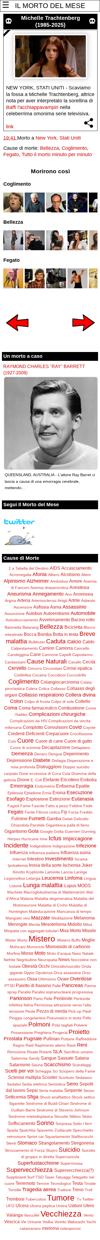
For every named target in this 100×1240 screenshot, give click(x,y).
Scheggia (43, 1071)
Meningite (18, 924)
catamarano (30, 1228)
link (10, 126)
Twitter (88, 1199)
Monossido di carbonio (68, 946)
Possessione (22, 1032)
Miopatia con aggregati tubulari (31, 931)
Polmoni (39, 1024)
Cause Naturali (47, 661)
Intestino (35, 858)
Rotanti (45, 1052)
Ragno (18, 1045)
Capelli (65, 654)
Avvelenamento (54, 619)
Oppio (29, 972)
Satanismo (19, 1064)
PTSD (9, 985)
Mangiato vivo (18, 918)
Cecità (88, 661)
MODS (84, 885)
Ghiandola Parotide (28, 825)
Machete (14, 892)
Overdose (81, 979)
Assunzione (14, 613)
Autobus (34, 613)
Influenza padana (44, 852)
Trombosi (15, 1198)
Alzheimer (38, 581)
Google (46, 831)
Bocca (30, 634)
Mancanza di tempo (74, 911)
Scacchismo (57, 1064)
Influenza (19, 852)
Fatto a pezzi (57, 806)
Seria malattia (51, 1090)
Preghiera (42, 1032)
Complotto (33, 727)
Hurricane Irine (34, 839)
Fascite (38, 806)
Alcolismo (70, 574)
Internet (19, 859)
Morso (27, 953)
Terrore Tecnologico (53, 1183)
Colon (16, 701)
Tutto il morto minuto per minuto (57, 154)
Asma (55, 606)
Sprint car (35, 1136)
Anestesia (79, 587)
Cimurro (35, 668)
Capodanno (82, 654)
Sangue (48, 1057)
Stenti (11, 1143)
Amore (75, 580)
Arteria (23, 600)
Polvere (80, 1025)
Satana (82, 1057)
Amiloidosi (59, 581)
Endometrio (45, 786)
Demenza (22, 753)
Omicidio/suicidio (65, 966)
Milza (87, 924)
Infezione (86, 846)
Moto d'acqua (59, 953)
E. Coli (36, 780)
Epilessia (15, 793)
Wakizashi (76, 1222)
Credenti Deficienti (26, 733)
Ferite (30, 812)
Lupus (70, 885)
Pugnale (33, 1038)
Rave (71, 1045)
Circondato (52, 668)
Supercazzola (67, 1156)
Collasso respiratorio (41, 695)
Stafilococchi (82, 1136)
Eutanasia (82, 799)
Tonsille (14, 1190)
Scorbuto (66, 1077)
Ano (68, 594)
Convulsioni (56, 727)
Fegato (11, 154)
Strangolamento (54, 1142)
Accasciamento (76, 568)
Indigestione (40, 846)
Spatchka (27, 1130)
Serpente (73, 1090)
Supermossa (71, 1163)
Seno (72, 1084)
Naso (76, 953)
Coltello (82, 701)
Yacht (91, 1222)
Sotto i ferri (82, 1123)
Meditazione (62, 918)
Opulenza (44, 972)
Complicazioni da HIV (28, 721)
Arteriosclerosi (43, 600)
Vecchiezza (61, 1213)
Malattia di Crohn (53, 905)
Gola (33, 831)
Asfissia (41, 606)
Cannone (50, 654)
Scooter (49, 1077)
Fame (25, 806)
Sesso (88, 1090)
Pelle (48, 998)
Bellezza (49, 148)
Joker (87, 865)
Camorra (64, 648)
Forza (73, 812)
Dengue (55, 754)
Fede (87, 806)
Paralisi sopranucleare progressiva (62, 992)
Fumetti (37, 818)
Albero (53, 574)
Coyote (89, 727)
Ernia (46, 793)
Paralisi (24, 992)
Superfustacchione (38, 1163)
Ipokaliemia (18, 865)
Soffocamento (21, 1123)
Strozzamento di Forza (25, 1150)
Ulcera (22, 1205)
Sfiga (32, 1097)
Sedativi (14, 1084)
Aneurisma (19, 594)
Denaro (40, 754)
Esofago (15, 799)
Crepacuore (57, 733)
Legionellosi (14, 878)
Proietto (79, 1031)
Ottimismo (47, 979)
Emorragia (21, 786)
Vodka (47, 1222)
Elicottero (70, 779)
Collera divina (80, 695)
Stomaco (27, 1143)
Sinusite (61, 1116)
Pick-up (74, 1011)
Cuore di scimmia (25, 747)
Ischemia (72, 865)
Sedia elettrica (34, 1084)
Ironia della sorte (45, 865)
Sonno (45, 1122)
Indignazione (63, 846)
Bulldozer (37, 642)
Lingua (90, 878)
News (64, 959)
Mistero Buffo (69, 940)
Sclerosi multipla (24, 1077)
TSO (40, 1177)
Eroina (59, 792)
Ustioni (75, 1205)
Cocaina (39, 675)
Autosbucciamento (22, 620)
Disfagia (59, 760)
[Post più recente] (17, 335)
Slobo (87, 1116)
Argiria (10, 600)
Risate (32, 1052)
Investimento (59, 859)
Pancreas (72, 985)
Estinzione (59, 798)
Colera (32, 688)
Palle (56, 985)
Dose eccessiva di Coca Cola (44, 773)
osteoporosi (70, 1228)
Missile (89, 930)
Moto (40, 953)
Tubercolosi (36, 1199)
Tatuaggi (63, 1177)
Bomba (45, 634)
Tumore (60, 1197)
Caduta (56, 641)
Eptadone (32, 793)
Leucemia (52, 878)
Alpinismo (14, 581)
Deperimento (76, 753)
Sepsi (32, 1090)
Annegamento (48, 594)
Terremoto (25, 1183)
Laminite (52, 872)
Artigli (62, 600)
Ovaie (63, 978)
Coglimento (74, 148)
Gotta (59, 831)
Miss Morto (70, 930)
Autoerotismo (56, 613)
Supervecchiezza (29, 1169)
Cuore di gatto (78, 740)
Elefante (51, 779)
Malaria (26, 898)
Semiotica (56, 1084)
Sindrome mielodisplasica (30, 1116)
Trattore (64, 1190)
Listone (15, 886)
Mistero (42, 938)
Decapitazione (56, 747)
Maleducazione (42, 911)
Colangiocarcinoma (60, 681)
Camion (46, 648)
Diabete (41, 760)
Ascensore (23, 607)
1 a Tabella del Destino (29, 568)
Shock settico (83, 1097)
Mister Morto (16, 940)
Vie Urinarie (31, 1222)
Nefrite (9, 960)
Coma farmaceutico (38, 707)
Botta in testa (65, 634)
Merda (34, 924)
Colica (44, 688)
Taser (49, 1177)
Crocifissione (81, 734)
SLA (57, 1051)
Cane (35, 654)
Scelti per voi (19, 1071)
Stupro (52, 1150)
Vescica (12, 1221)
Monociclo (35, 947)
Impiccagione (77, 838)
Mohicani (18, 947)
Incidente (16, 845)
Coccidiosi (57, 675)
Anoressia (83, 593)
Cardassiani (15, 662)
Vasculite (31, 1215)
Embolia (88, 779)
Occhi (44, 966)
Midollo (75, 924)
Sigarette (17, 1103)
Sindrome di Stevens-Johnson (62, 1110)
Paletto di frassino (33, 985)
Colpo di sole (62, 701)
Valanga (14, 1214)
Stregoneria (82, 1142)
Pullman (51, 1038)
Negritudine (26, 960)
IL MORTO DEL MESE (50, 5)
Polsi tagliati (62, 1025)
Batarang (30, 627)
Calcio (74, 641)
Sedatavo (83, 1077)
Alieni (86, 574)
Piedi (86, 1011)
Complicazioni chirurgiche (57, 714)
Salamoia (19, 1058)
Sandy (34, 1058)
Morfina (13, 953)
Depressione (19, 760)
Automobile (83, 613)
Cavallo (74, 662)
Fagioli (13, 806)
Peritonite (63, 998)
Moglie (88, 939)
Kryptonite (35, 872)
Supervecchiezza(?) (74, 1170)
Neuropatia (47, 960)
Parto (38, 998)
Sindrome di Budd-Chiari (47, 1103)
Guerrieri (72, 831)
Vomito (60, 1222)
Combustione (71, 707)
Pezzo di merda (51, 1011)
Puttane (67, 1039)
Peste (30, 1011)
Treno (78, 1189)
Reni (82, 1045)
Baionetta (13, 627)
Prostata (13, 1038)
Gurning (88, 831)
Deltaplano (80, 747)
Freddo (86, 812)
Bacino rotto (83, 619)
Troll (88, 1190)
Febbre (75, 806)
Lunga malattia (42, 885)
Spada (12, 1130)
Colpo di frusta (37, 701)
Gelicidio (81, 819)
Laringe (80, 872)
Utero (88, 1205)
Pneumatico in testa (64, 1018)
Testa (77, 1183)
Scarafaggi (81, 1065)
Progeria (60, 1032)
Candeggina (18, 654)
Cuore (25, 740)
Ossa (32, 978)
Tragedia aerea (39, 1189)
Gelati (67, 819)
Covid (75, 727)
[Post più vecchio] (84, 335)
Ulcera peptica (42, 1206)
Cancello (81, 648)
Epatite (83, 785)
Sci (55, 1071)
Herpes (14, 839)
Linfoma (73, 878)
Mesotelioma (53, 924)
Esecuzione (79, 792)
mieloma (50, 1228)
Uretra (61, 1206)
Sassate (66, 1057)
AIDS (55, 568)
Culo (12, 741)
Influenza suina (76, 852)
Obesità (29, 966)
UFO (10, 1206)
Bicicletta (73, 627)
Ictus (55, 838)
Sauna (37, 1065)
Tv (79, 1199)
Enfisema (65, 785)
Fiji (64, 811)
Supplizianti (16, 1177)
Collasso (58, 688)
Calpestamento (24, 648)
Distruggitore (49, 766)
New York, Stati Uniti (58, 138)
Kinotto (19, 872)
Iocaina (81, 859)
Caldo (88, 641)
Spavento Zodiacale (54, 1130)
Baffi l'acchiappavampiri (32, 107)
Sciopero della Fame (77, 1071)
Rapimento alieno (50, 1045)
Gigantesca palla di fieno (67, 825)
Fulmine (19, 818)
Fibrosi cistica (48, 812)
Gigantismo (15, 831)
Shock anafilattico (55, 1097)
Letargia (33, 878)
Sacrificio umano (78, 1052)
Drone (23, 779)
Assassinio (74, 607)
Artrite (74, 600)
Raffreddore (86, 1039)
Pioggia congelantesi (27, 1018)
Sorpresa (64, 1123)
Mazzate (40, 918)
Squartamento (57, 1136)
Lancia (67, 872)
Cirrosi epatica (77, 668)
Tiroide (90, 1183)
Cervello (17, 668)
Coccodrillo (76, 675)
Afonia (39, 574)
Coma (10, 708)
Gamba (54, 818)
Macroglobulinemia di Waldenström (54, 892)
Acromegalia (20, 574)
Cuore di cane (49, 740)
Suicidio (69, 1149)
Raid (30, 1045)
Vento (89, 1215)
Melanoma (84, 917)
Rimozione (16, 1052)
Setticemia (15, 1096)
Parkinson (21, 998)
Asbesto (88, 600)
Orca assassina (67, 972)
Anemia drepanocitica (49, 587)
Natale (88, 953)
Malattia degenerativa (53, 898)
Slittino (75, 1116)
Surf (30, 1177)
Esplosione (37, 798)
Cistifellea (22, 675)
